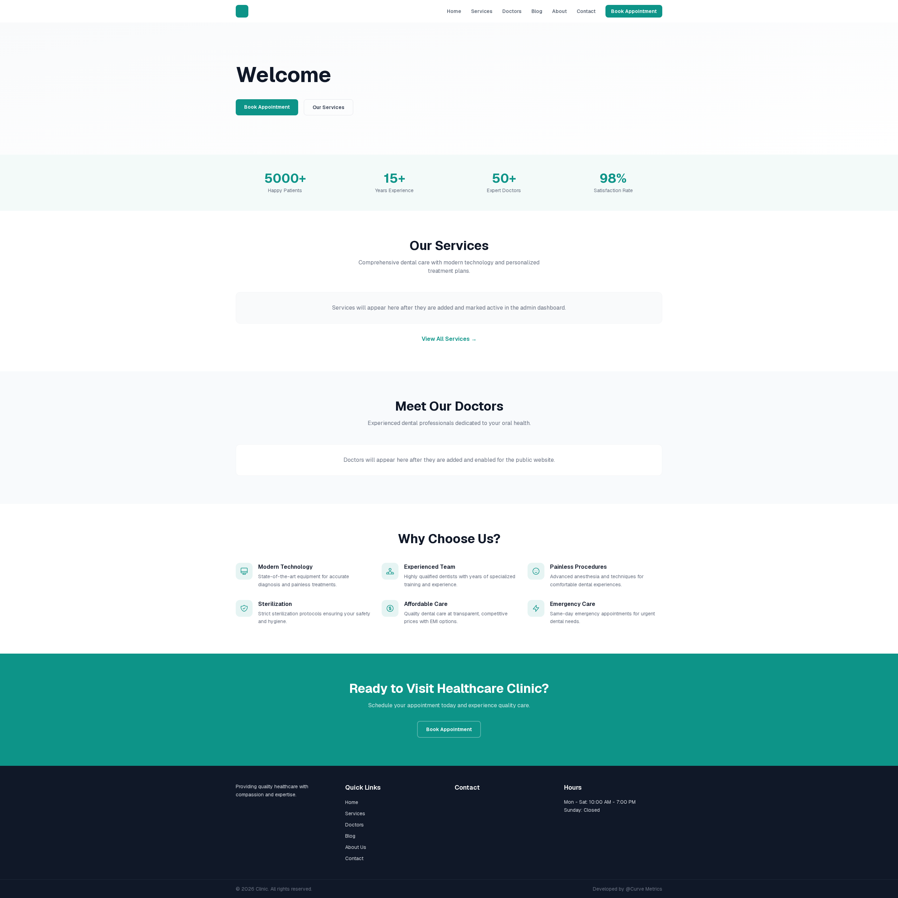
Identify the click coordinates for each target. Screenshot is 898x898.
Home (454, 11)
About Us (355, 847)
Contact (586, 11)
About (559, 11)
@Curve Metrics (644, 889)
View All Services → (449, 339)
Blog (536, 11)
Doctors (512, 11)
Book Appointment (634, 11)
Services (481, 11)
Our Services (328, 107)
